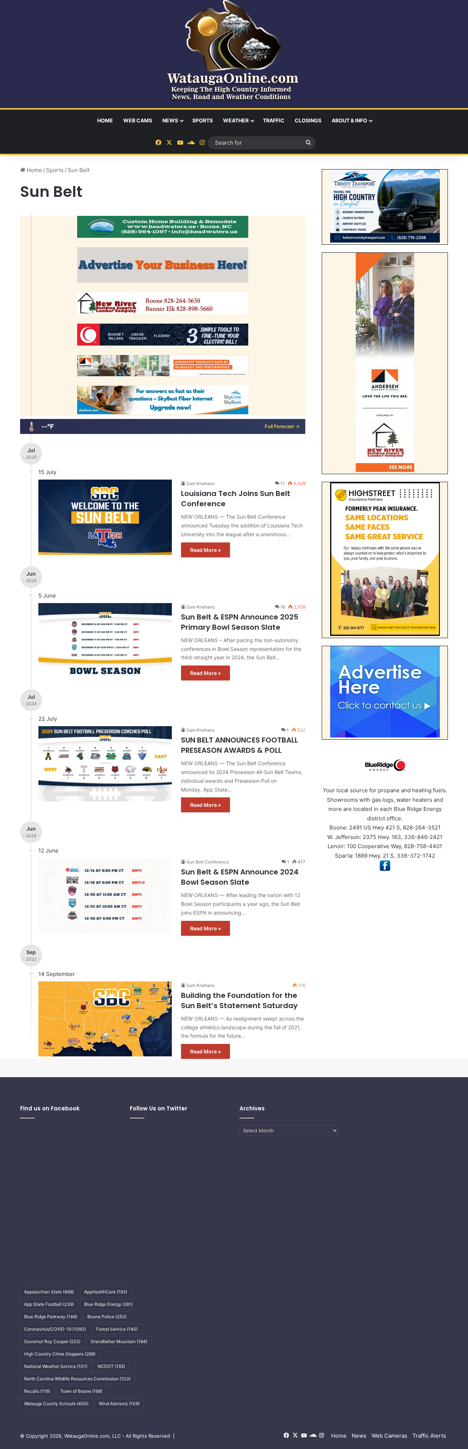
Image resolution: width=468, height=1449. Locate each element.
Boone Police (107, 1316)
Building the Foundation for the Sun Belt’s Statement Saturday (239, 1000)
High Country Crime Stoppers (59, 1354)
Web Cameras (389, 1435)
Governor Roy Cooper (52, 1341)
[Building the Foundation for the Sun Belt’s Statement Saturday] (105, 1018)
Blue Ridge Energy (108, 1304)
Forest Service (117, 1329)
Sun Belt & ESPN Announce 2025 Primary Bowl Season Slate (239, 622)
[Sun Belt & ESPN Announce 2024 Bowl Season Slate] (105, 895)
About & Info (349, 120)
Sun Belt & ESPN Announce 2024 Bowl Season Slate (240, 877)
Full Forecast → (282, 426)
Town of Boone (81, 1391)
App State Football (49, 1304)
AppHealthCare (105, 1291)
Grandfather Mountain (119, 1341)
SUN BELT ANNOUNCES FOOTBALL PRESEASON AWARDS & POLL (239, 745)
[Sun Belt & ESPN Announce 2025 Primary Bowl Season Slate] (105, 640)
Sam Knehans (200, 483)
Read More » (205, 550)
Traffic (273, 120)
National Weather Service (55, 1366)
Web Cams (137, 120)
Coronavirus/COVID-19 (55, 1329)
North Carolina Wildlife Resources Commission (77, 1378)
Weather (236, 120)
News (170, 120)
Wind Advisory (119, 1403)
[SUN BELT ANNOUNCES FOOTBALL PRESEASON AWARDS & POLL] (105, 763)
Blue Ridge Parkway (50, 1316)
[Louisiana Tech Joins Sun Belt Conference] (105, 517)
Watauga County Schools (56, 1403)
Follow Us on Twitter (158, 1108)
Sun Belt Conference (207, 862)
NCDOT (111, 1366)
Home (105, 120)
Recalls (37, 1391)
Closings (308, 120)
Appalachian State (49, 1291)
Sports (202, 120)
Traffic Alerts (429, 1435)
